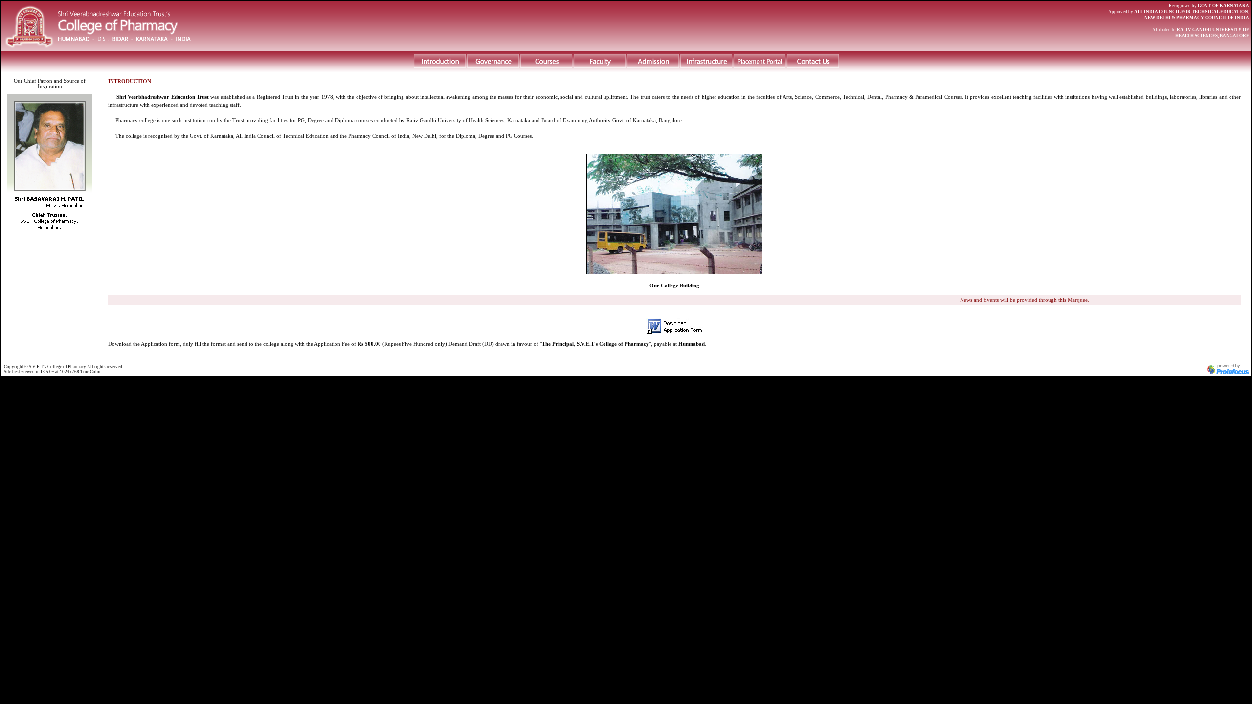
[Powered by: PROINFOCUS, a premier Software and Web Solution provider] (1228, 374)
